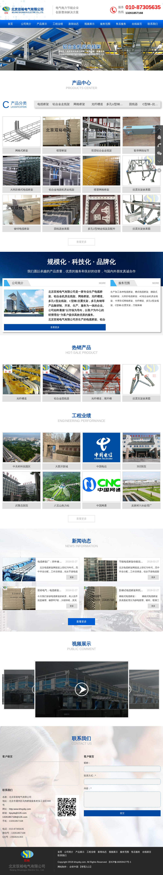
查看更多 (81, 241)
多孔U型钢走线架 (115, 104)
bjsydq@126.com (18, 813)
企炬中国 (73, 866)
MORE (102, 283)
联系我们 (153, 23)
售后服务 (121, 23)
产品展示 (42, 23)
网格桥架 (79, 104)
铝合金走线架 (61, 104)
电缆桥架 (43, 104)
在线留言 (137, 23)
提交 (122, 813)
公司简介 (26, 23)
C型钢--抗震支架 (151, 104)
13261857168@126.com (14, 817)
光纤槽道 (97, 104)
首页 (10, 23)
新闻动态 (73, 23)
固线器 (133, 104)
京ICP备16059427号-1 (120, 862)
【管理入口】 (85, 866)
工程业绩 (58, 23)
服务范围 (105, 23)
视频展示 (89, 23)
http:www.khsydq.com (20, 809)
